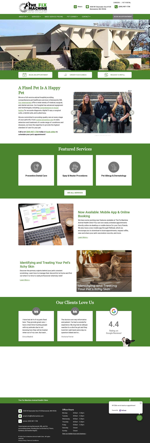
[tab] (95, 135)
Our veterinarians (24, 103)
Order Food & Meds (78, 75)
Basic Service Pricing (54, 17)
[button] (139, 418)
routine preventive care (44, 120)
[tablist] (102, 135)
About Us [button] (23, 17)
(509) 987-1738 (32, 132)
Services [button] (36, 17)
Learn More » (83, 237)
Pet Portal (126, 3)
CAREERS (116, 3)
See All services (75, 193)
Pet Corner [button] (72, 17)
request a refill (118, 75)
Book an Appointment (123, 17)
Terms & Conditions (33, 440)
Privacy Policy (22, 440)
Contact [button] (85, 17)
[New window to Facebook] (130, 401)
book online (51, 132)
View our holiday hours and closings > (74, 433)
